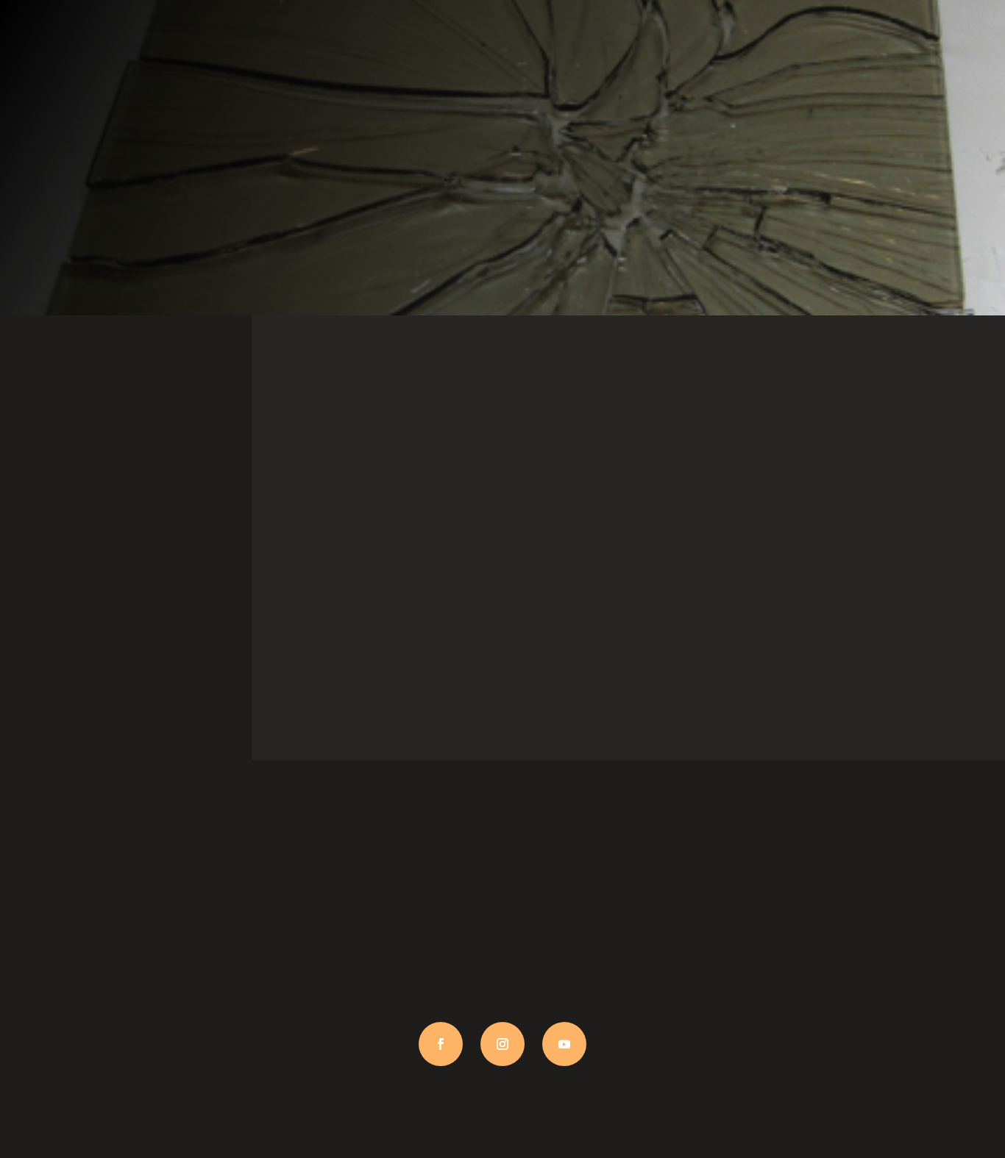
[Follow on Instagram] (502, 1044)
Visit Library (125, 641)
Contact (879, 617)
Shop (628, 617)
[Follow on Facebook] (441, 1044)
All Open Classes (377, 602)
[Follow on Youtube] (564, 1044)
